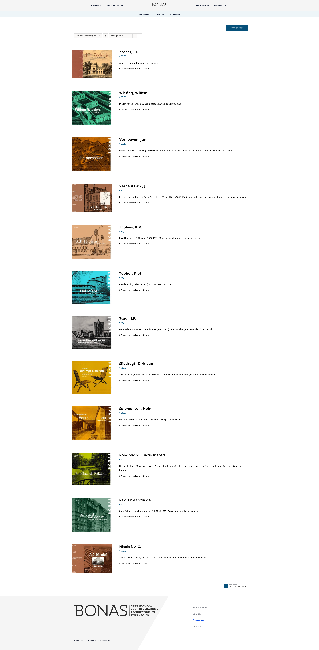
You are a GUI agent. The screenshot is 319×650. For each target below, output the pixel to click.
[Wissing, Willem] (92, 108)
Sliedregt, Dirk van (136, 363)
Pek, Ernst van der (135, 500)
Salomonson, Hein (135, 408)
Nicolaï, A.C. (130, 546)
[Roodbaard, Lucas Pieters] (92, 469)
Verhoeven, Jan (132, 139)
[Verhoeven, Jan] (92, 154)
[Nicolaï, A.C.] (92, 558)
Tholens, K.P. (130, 227)
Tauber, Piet (130, 273)
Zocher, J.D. (129, 52)
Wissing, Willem (133, 93)
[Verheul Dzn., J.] (92, 198)
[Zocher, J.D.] (92, 64)
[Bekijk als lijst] (139, 36)
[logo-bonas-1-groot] (159, 4)
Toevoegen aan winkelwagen (130, 69)
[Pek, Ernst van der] (92, 515)
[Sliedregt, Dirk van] (92, 377)
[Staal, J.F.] (92, 332)
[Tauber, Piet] (92, 287)
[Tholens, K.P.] (92, 242)
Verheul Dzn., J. (132, 186)
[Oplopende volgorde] (105, 35)
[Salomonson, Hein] (92, 423)
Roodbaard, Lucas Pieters (142, 455)
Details (146, 69)
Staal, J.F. (127, 318)
